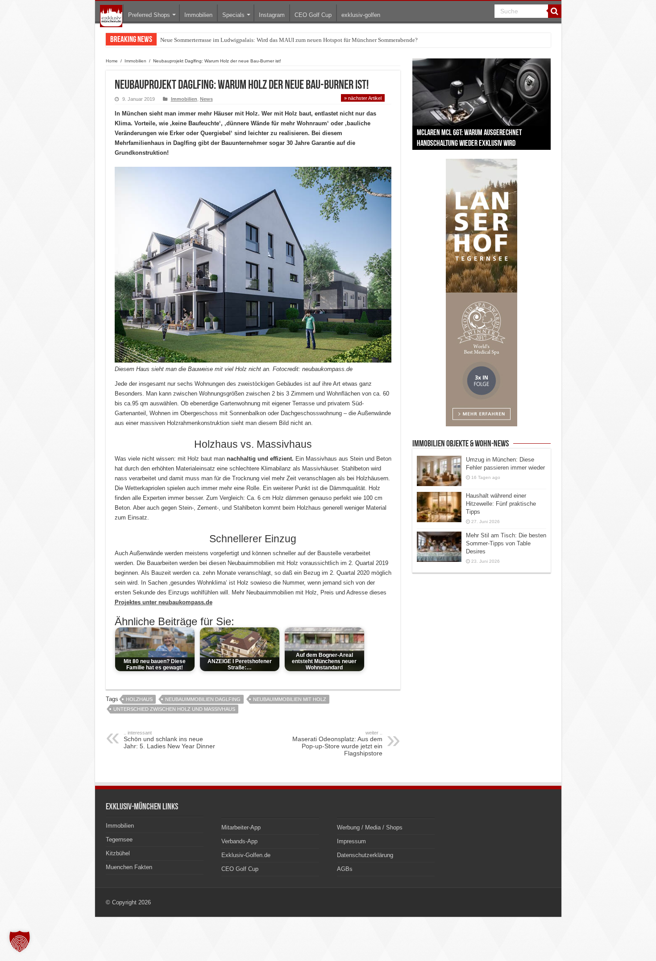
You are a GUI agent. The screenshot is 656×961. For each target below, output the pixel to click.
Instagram (272, 15)
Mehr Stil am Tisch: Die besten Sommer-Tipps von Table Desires (506, 543)
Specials (233, 15)
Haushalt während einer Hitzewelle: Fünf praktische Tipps (501, 503)
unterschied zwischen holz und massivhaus (174, 709)
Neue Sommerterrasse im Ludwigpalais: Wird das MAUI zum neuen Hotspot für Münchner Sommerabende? (289, 40)
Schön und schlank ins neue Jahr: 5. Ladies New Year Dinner (169, 740)
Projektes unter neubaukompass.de (163, 602)
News (206, 99)
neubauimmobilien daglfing (203, 699)
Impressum (351, 841)
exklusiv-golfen (360, 15)
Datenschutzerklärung (365, 855)
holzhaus (139, 699)
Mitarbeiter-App (241, 827)
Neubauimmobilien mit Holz (289, 699)
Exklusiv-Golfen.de (245, 855)
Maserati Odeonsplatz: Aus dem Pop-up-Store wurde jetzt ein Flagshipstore (337, 743)
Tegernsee (119, 839)
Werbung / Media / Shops (370, 827)
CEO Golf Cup (313, 15)
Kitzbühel (118, 853)
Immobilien (198, 15)
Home (112, 60)
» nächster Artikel (363, 98)
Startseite (111, 16)
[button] (19, 941)
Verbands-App (239, 841)
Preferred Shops (149, 15)
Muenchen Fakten (129, 867)
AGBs (345, 869)
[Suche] (554, 11)
